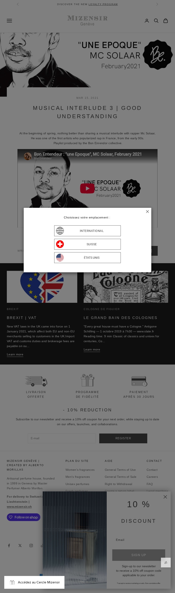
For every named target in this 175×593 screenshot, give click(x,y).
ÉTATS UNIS (91, 257)
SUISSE (92, 244)
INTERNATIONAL (92, 231)
